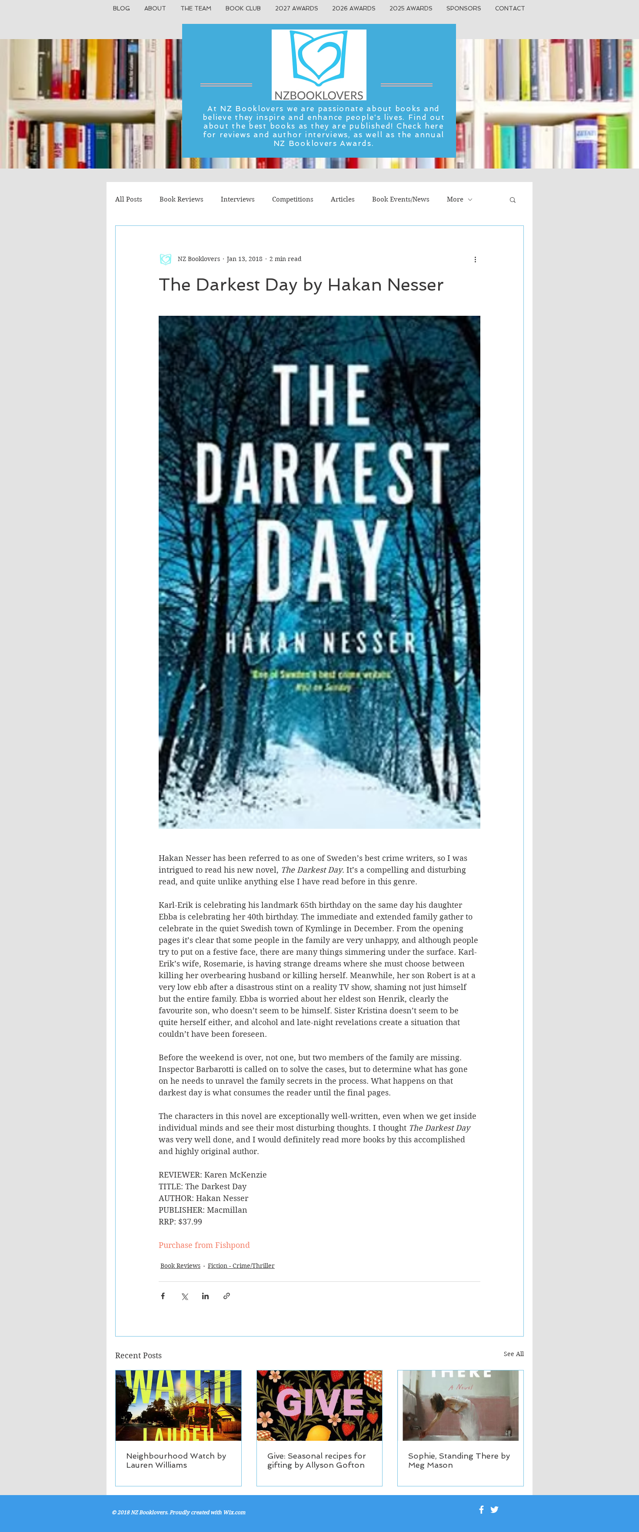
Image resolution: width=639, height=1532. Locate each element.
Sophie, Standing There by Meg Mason (459, 1460)
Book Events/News (400, 199)
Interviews (238, 199)
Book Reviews (181, 199)
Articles (343, 199)
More (455, 199)
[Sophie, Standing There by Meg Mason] (460, 1405)
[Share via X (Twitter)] (184, 1296)
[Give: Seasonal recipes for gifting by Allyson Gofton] (320, 1405)
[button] (513, 199)
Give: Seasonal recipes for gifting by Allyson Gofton (316, 1460)
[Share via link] (227, 1296)
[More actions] (475, 259)
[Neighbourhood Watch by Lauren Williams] (178, 1405)
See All (514, 1354)
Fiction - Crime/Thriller (241, 1266)
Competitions (292, 199)
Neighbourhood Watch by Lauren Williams (176, 1460)
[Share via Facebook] (163, 1296)
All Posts (128, 199)
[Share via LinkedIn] (205, 1296)
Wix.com (234, 1512)
